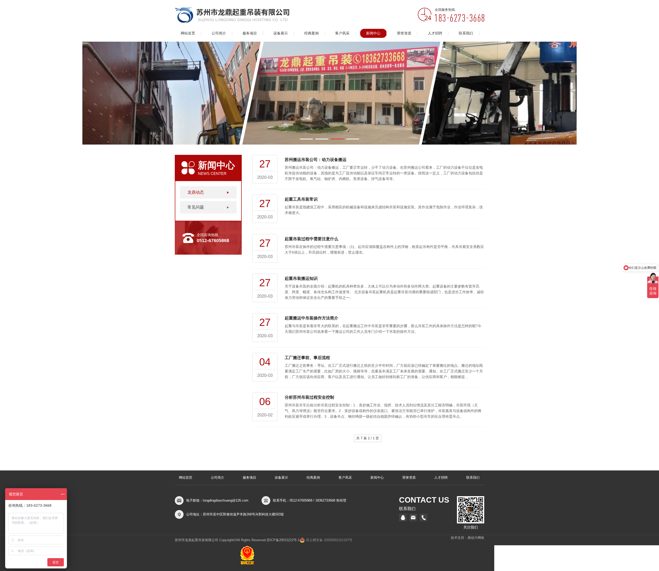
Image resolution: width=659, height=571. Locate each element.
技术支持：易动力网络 (467, 538)
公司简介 (219, 33)
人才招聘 (435, 33)
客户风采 (342, 33)
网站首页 (188, 33)
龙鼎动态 (195, 192)
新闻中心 (373, 33)
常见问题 (195, 207)
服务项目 (249, 33)
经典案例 (311, 33)
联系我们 (466, 33)
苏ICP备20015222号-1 (283, 540)
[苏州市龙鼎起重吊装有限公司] (232, 14)
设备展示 (280, 33)
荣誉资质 (404, 33)
